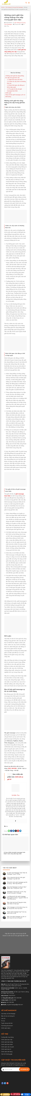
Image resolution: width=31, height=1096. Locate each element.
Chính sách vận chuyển (7, 1047)
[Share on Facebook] (11, 831)
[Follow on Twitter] (5, 1083)
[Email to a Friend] (16, 831)
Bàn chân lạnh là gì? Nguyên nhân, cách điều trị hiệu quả (16, 903)
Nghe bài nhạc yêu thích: (15, 79)
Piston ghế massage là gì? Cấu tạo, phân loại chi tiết (17, 912)
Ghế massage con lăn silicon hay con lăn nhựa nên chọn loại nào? (17, 907)
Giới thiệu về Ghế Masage (8, 1013)
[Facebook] (15, 821)
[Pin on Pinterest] (18, 831)
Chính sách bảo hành (7, 1044)
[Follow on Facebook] (2, 1083)
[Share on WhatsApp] (9, 831)
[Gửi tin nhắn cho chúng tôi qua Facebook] (26, 1094)
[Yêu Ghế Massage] (11, 2)
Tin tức (3, 1021)
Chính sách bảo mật (6, 1039)
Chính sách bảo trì (6, 1049)
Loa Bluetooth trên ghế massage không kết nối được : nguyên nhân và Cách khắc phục (17, 898)
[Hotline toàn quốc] (15, 1094)
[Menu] (29, 3)
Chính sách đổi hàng (6, 1051)
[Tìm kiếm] (26, 2)
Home (2, 7)
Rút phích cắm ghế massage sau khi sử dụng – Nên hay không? (17, 883)
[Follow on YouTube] (7, 1083)
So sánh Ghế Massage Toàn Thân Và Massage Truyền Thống (17, 873)
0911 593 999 (12, 1000)
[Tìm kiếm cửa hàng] (5, 1094)
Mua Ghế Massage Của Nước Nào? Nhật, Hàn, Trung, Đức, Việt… (16, 887)
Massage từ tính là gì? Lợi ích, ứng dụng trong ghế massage (16, 892)
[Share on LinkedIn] (20, 831)
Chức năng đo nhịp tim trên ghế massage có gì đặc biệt (16, 878)
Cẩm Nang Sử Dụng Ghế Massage (14, 7)
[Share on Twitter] (13, 831)
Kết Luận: (8, 93)
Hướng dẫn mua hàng (7, 1037)
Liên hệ (3, 1018)
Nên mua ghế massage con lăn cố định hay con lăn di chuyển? (16, 917)
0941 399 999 (12, 768)
